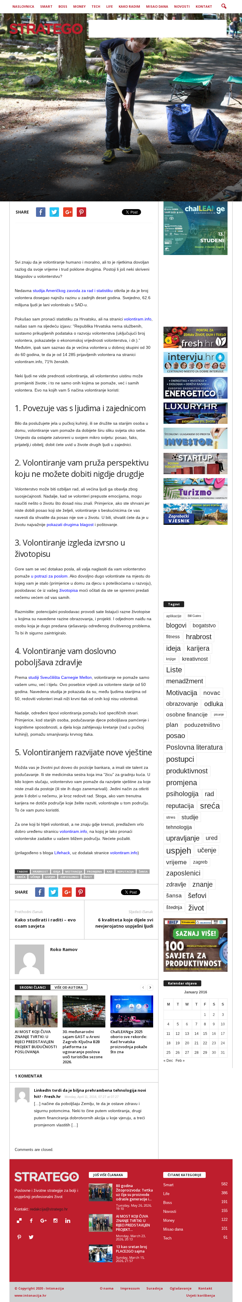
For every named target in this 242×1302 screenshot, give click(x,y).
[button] (223, 6)
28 (196, 1053)
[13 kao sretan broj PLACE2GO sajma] (100, 1253)
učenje (35, 877)
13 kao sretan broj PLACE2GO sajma (131, 1249)
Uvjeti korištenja (200, 1295)
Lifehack (62, 852)
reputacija (125, 871)
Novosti (182, 6)
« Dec (168, 1061)
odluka (213, 704)
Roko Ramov (34, 191)
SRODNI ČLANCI (32, 987)
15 (205, 1034)
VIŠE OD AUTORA (69, 987)
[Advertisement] (158, 29)
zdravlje (176, 884)
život (88, 877)
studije (190, 817)
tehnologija (179, 827)
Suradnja (154, 1288)
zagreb (200, 862)
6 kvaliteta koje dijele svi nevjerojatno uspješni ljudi (124, 923)
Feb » (180, 1061)
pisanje (219, 714)
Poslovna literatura (194, 747)
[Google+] (45, 1221)
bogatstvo (204, 625)
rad (109, 871)
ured (212, 838)
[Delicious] (20, 1221)
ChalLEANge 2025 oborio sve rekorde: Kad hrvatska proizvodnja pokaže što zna (128, 1041)
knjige (171, 659)
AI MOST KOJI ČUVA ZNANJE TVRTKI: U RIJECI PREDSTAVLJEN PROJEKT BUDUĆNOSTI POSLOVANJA (36, 1041)
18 (168, 1043)
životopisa (68, 590)
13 (187, 1034)
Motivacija (73, 871)
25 (168, 1053)
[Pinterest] (20, 1238)
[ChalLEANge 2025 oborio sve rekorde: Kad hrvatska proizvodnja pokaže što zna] (131, 1011)
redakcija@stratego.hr (49, 1209)
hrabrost (40, 871)
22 (205, 1043)
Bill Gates (194, 616)
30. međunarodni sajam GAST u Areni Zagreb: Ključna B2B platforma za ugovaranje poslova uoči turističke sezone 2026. (83, 1046)
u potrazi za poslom (49, 576)
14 (196, 1034)
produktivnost (187, 771)
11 (168, 1034)
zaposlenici (69, 877)
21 (196, 1043)
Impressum (130, 1288)
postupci (180, 759)
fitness (173, 636)
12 (178, 1034)
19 (178, 1043)
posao (175, 736)
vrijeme (176, 862)
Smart (46, 6)
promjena (94, 871)
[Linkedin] (68, 1221)
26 (178, 1053)
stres (170, 817)
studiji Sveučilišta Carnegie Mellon (60, 677)
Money (79, 6)
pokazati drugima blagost (70, 524)
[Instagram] (57, 1221)
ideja (56, 871)
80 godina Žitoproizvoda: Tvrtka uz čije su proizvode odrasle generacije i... (134, 1192)
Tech (95, 6)
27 (187, 1053)
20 (187, 1043)
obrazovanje (182, 703)
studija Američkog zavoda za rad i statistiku (72, 290)
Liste (174, 670)
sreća (21, 877)
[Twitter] (32, 1238)
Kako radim (129, 6)
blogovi (176, 625)
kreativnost (195, 659)
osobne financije (187, 714)
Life (109, 6)
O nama (107, 1288)
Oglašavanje (181, 1288)
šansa (143, 871)
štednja (174, 907)
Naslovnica (23, 6)
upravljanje (183, 838)
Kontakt (204, 6)
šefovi (197, 895)
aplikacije (174, 616)
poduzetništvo (202, 725)
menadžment (184, 681)
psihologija (182, 794)
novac (211, 692)
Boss (62, 6)
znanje (202, 884)
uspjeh (50, 877)
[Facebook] (33, 1221)
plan (172, 724)
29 (205, 1053)
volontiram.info (137, 319)
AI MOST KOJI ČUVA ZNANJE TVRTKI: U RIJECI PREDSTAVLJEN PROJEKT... (133, 1223)
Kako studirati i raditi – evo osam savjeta (45, 923)
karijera (198, 648)
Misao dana (157, 6)
